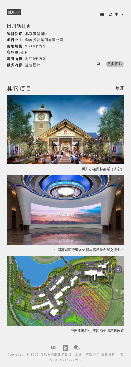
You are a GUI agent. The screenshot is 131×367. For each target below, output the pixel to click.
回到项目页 (19, 26)
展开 (120, 88)
